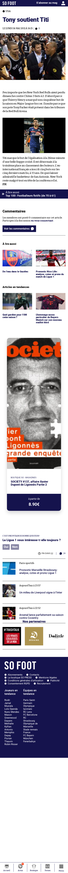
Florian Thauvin (8, 740)
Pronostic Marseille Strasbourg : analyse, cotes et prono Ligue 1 (33, 561)
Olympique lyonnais (28, 707)
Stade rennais (30, 729)
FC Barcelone (30, 714)
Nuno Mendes (11, 712)
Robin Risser (11, 744)
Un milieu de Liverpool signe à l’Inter (23, 582)
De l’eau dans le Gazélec (15, 251)
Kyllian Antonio (8, 728)
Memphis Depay (9, 734)
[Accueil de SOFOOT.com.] (9, 3)
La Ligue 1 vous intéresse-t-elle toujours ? (32, 540)
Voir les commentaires (17, 228)
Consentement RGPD (19, 683)
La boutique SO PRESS (20, 677)
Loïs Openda (11, 709)
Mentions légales (48, 677)
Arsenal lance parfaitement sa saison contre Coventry (33, 605)
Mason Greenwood (10, 716)
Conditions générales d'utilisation (25, 680)
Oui (6, 547)
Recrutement (43, 683)
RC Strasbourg (29, 719)
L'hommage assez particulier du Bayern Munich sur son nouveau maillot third (49, 298)
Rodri (7, 700)
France (26, 732)
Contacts (34, 674)
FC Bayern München (28, 737)
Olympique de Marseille (30, 725)
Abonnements (15, 674)
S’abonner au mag (46, 2)
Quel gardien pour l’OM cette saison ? (15, 296)
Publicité (54, 680)
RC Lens (27, 712)
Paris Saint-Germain (29, 702)
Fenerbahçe (29, 741)
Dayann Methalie (9, 722)
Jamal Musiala (8, 705)
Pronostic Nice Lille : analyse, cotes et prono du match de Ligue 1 (50, 254)
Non (15, 547)
